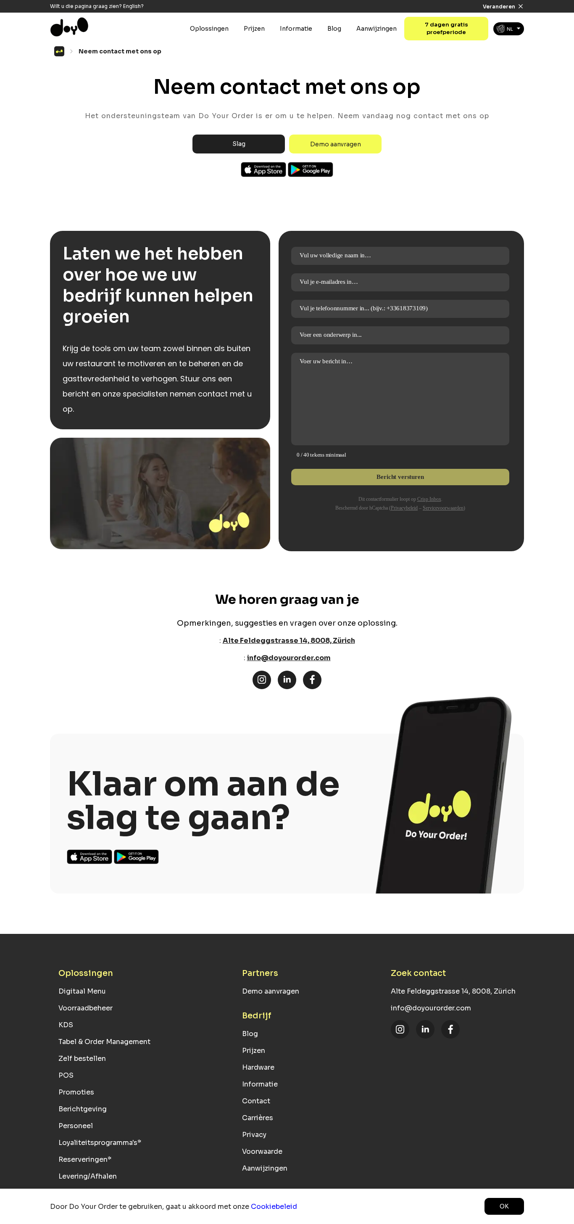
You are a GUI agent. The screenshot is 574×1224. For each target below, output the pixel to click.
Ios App (264, 169)
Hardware (258, 1067)
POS (66, 1075)
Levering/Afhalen (87, 1176)
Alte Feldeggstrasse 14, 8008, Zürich (289, 640)
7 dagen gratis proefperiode (446, 28)
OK (504, 1206)
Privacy (254, 1134)
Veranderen (499, 6)
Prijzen (254, 28)
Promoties (76, 1092)
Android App (310, 169)
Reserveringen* (84, 1159)
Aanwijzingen (376, 28)
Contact (256, 1101)
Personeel (75, 1125)
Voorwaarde (262, 1151)
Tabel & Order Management (104, 1041)
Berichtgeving (82, 1109)
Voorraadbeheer (85, 1008)
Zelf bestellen (82, 1058)
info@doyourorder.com (289, 657)
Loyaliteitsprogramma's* (99, 1142)
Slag (238, 144)
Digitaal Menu (82, 991)
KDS (65, 1024)
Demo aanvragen (335, 144)
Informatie (296, 28)
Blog (334, 28)
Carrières (257, 1117)
